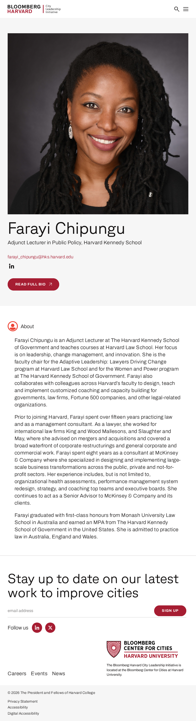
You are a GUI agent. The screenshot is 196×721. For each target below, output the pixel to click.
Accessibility (18, 707)
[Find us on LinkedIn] (37, 628)
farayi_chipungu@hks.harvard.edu (40, 256)
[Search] (177, 9)
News (58, 673)
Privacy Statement (23, 701)
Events (39, 673)
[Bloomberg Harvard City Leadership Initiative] (34, 9)
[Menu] (186, 9)
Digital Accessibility (23, 713)
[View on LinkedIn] (12, 266)
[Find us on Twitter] (50, 628)
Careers (17, 673)
